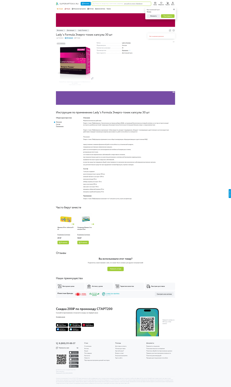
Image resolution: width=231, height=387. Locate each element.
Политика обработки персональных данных (159, 351)
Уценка (109, 8)
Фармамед (125, 50)
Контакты (87, 355)
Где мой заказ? (119, 351)
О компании (87, 346)
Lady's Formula (126, 43)
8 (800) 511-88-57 (67, 343)
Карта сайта (118, 358)
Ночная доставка (120, 348)
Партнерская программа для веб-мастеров (96, 360)
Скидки (61, 8)
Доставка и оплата (120, 346)
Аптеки (91, 8)
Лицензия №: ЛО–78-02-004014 (64, 373)
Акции (68, 8)
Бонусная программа (80, 8)
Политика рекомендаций (153, 355)
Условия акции (60, 317)
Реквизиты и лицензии (153, 346)
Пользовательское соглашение (155, 348)
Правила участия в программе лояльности (158, 353)
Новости (87, 358)
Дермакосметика (100, 8)
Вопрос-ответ (119, 353)
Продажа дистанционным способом (157, 358)
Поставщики (88, 353)
